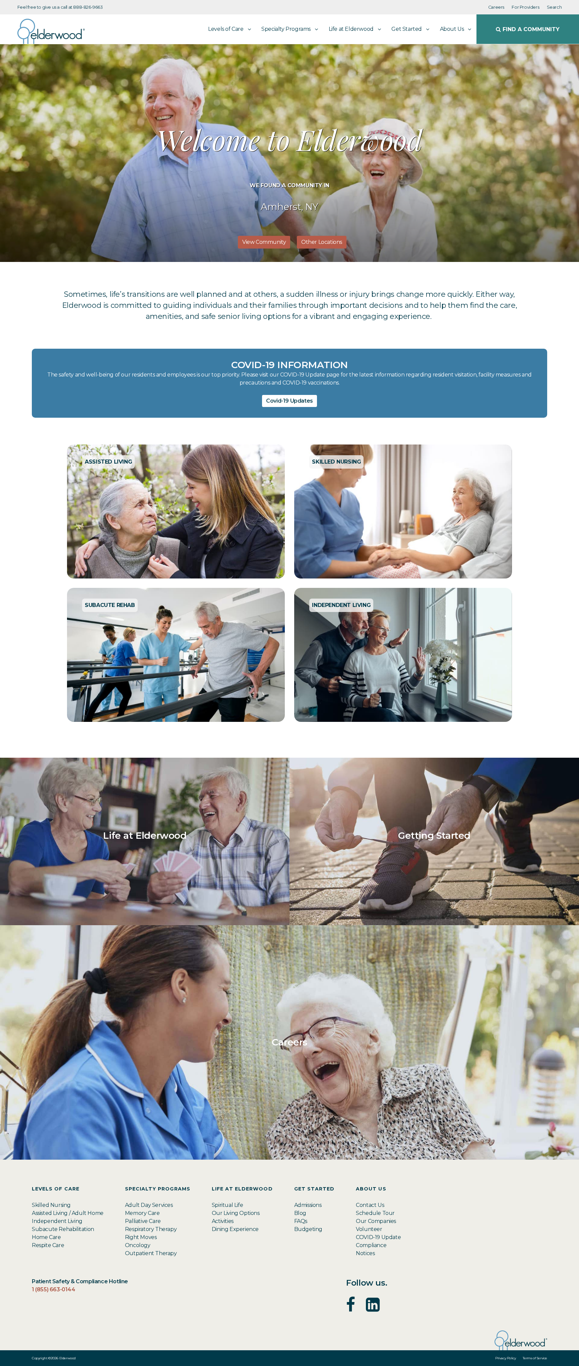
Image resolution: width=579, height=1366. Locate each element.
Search (554, 7)
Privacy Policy (505, 1358)
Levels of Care (225, 29)
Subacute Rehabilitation (63, 1229)
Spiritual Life (227, 1205)
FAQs (300, 1221)
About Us (452, 29)
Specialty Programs (286, 29)
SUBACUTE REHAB (110, 605)
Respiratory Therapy (151, 1229)
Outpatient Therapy (151, 1253)
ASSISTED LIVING (108, 462)
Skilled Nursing (51, 1205)
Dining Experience (235, 1229)
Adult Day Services (149, 1205)
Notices (365, 1253)
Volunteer (369, 1229)
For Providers (525, 7)
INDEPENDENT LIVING (341, 605)
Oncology (137, 1245)
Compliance (371, 1245)
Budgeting (308, 1229)
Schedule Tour (375, 1213)
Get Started (406, 29)
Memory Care (142, 1213)
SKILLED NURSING (336, 462)
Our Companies (376, 1221)
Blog (300, 1213)
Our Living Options (236, 1213)
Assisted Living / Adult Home (68, 1213)
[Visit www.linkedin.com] (373, 1308)
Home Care (46, 1237)
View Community (264, 242)
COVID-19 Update (378, 1237)
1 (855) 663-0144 (53, 1289)
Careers (496, 7)
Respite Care (48, 1245)
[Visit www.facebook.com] (350, 1308)
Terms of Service (535, 1358)
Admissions (308, 1205)
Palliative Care (143, 1221)
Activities (223, 1221)
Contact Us (370, 1205)
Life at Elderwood (351, 29)
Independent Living (57, 1221)
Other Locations (321, 242)
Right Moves (141, 1237)
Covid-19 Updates (289, 401)
